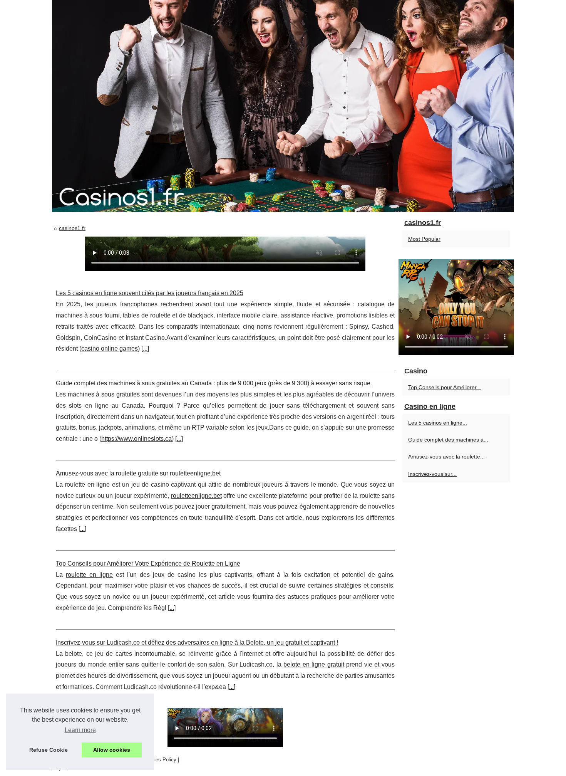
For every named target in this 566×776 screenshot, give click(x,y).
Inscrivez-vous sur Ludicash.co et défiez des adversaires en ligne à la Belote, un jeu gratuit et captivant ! (197, 642)
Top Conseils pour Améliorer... (444, 387)
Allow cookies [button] (111, 750)
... (145, 348)
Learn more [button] (80, 730)
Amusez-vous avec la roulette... (446, 457)
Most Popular (424, 239)
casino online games (109, 348)
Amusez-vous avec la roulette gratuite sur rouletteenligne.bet (138, 473)
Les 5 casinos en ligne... (437, 423)
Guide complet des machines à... (448, 440)
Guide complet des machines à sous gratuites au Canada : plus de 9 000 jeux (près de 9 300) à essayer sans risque (213, 383)
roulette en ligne (89, 574)
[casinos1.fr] (283, 106)
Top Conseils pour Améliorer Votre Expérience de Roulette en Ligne (148, 563)
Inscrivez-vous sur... (432, 474)
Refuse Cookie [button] (48, 750)
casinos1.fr (72, 228)
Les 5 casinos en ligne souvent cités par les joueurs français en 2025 (149, 293)
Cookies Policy (159, 760)
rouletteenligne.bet (196, 495)
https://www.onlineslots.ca (136, 438)
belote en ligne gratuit (313, 664)
